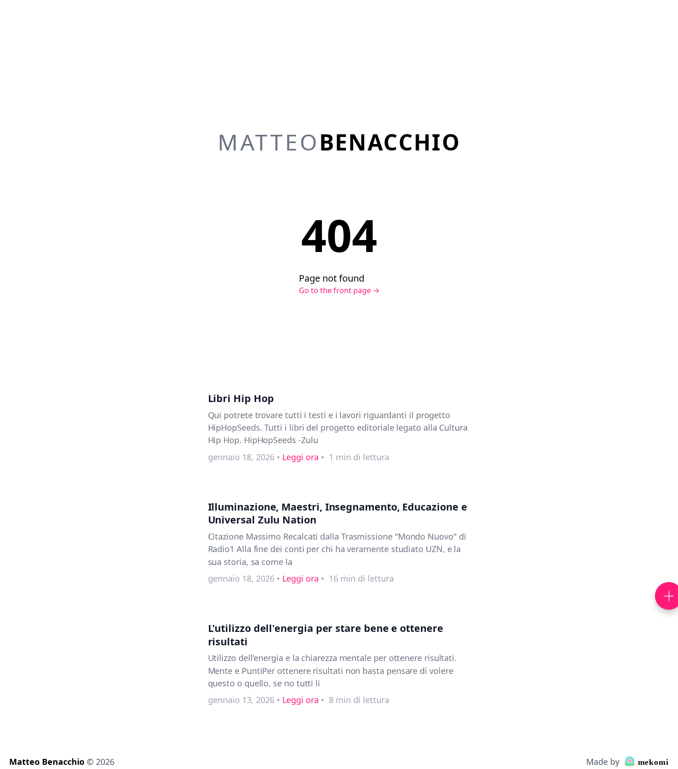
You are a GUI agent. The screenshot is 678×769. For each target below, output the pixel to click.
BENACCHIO (339, 142)
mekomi (652, 762)
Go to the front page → (339, 290)
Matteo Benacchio (46, 761)
